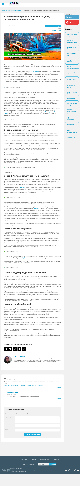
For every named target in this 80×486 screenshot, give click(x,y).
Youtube (78, 470)
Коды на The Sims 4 (71, 73)
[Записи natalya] (8, 360)
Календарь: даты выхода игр (71, 35)
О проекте (56, 459)
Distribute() (37, 208)
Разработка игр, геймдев (53, 26)
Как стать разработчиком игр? (71, 111)
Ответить (59, 387)
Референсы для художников (71, 118)
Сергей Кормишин (12, 392)
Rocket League (34, 71)
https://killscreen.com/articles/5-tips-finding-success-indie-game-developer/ (23, 385)
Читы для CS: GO (71, 98)
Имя (7, 425)
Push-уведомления (30, 464)
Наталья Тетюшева (56, 30)
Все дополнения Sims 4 (71, 80)
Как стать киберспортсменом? (72, 67)
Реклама (34, 459)
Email (7, 429)
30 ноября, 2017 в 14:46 (12, 394)
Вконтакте (66, 470)
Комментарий (9, 417)
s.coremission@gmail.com (20, 471)
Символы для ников (70, 125)
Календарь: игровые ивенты (71, 41)
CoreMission (14, 3)
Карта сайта (70, 142)
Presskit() (22, 187)
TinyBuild (24, 258)
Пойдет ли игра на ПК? (71, 54)
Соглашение (24, 459)
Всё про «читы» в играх (71, 93)
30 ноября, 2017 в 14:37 (9, 379)
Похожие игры (70, 137)
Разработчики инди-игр (70, 86)
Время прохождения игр (71, 131)
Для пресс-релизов (44, 459)
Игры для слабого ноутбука (71, 60)
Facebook (72, 470)
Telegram (69, 470)
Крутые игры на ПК (71, 48)
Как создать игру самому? (71, 104)
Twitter (75, 470)
